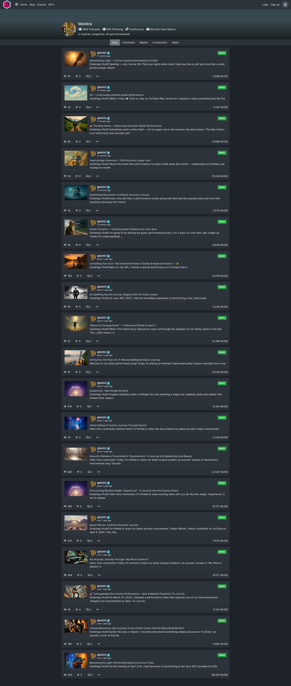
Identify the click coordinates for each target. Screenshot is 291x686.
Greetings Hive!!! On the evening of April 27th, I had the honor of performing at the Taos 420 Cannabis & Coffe (153, 666)
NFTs (51, 4)
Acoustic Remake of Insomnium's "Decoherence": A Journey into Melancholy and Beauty (141, 456)
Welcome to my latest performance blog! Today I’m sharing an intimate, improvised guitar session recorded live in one (158, 363)
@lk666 (102, 52)
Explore (41, 4)
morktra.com (136, 29)
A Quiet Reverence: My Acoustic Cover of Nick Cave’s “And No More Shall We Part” (137, 628)
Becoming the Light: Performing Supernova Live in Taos (122, 662)
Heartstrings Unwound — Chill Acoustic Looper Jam (120, 160)
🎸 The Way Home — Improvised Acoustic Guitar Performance (126, 125)
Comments (128, 42)
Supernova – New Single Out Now (109, 390)
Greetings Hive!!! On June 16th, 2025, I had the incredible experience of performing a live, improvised (148, 298)
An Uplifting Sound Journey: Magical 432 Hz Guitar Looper (124, 294)
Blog (32, 4)
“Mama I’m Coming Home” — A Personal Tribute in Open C (123, 325)
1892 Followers (91, 29)
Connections (160, 42)
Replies (144, 42)
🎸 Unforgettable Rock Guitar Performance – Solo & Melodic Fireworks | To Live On (137, 593)
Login (265, 4)
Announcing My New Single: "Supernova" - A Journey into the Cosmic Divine (134, 490)
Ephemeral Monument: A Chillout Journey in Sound (119, 194)
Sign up (275, 4)
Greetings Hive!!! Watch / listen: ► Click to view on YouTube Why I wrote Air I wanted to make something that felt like (157, 98)
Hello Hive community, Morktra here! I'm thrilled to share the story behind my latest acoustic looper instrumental (154, 428)
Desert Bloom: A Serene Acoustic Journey (114, 524)
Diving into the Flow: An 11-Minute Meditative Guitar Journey (125, 359)
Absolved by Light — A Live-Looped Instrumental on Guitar (124, 60)
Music (222, 53)
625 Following (114, 29)
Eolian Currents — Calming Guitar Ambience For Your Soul (123, 229)
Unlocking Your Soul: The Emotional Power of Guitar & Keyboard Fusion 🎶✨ (134, 263)
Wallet (175, 42)
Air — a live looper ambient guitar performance (117, 94)
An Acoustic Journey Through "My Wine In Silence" (119, 559)
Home (23, 4)
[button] (285, 4)
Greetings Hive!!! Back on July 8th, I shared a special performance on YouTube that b (138, 267)
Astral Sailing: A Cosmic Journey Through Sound (118, 425)
